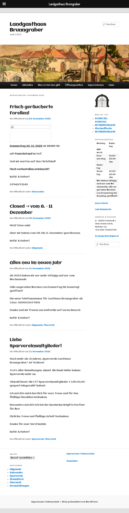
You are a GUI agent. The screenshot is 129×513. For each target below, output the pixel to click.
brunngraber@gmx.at (107, 236)
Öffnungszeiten (74, 85)
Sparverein (38, 439)
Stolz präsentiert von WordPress (80, 502)
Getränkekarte (103, 209)
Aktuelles (27, 85)
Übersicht (49, 325)
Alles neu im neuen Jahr (36, 263)
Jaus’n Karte (101, 203)
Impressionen (96, 85)
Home (14, 85)
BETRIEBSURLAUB (105, 125)
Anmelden (72, 461)
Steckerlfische (103, 128)
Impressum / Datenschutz (81, 454)
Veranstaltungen (19, 486)
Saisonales (38, 192)
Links (111, 85)
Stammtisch (17, 479)
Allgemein (37, 248)
